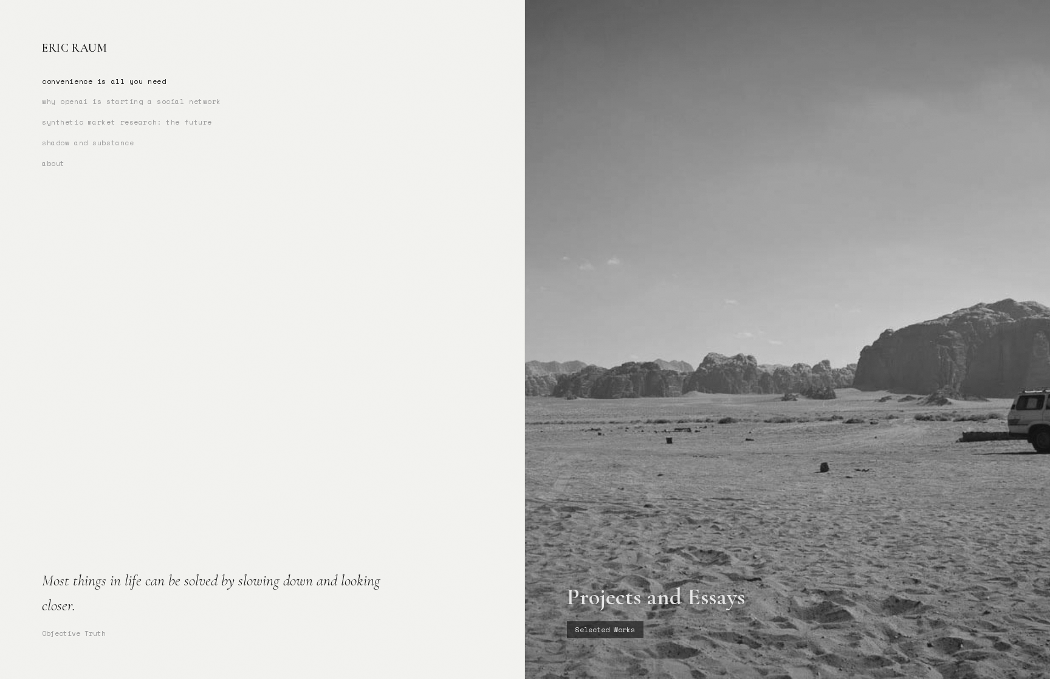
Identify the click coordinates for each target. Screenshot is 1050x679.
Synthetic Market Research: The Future (127, 122)
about (53, 163)
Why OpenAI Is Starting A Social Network (131, 101)
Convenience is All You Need (104, 81)
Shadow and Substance (88, 142)
